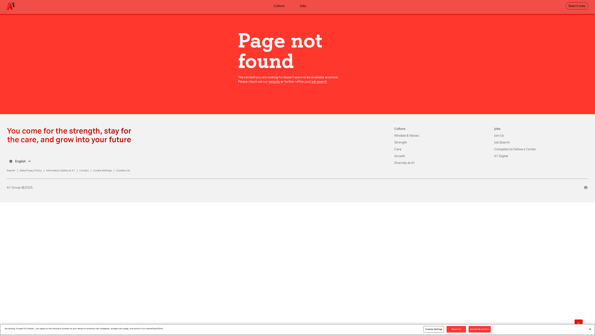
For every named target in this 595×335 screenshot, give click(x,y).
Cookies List (123, 170)
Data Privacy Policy (31, 170)
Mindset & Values (406, 135)
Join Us (499, 135)
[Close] (590, 329)
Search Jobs (577, 6)
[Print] (585, 187)
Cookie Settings (102, 170)
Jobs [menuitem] (303, 6)
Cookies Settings (433, 329)
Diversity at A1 (404, 163)
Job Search (502, 142)
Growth (399, 156)
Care (397, 149)
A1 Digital (501, 156)
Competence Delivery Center (515, 149)
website (275, 81)
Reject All (456, 329)
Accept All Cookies (479, 329)
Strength (400, 142)
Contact (84, 170)
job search (319, 81)
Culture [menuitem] (279, 6)
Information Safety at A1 (60, 170)
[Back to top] (579, 323)
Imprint (11, 170)
